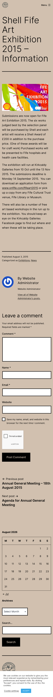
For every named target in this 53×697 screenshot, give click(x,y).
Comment (8, 333)
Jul (7, 594)
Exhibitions (24, 260)
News (34, 260)
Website (7, 402)
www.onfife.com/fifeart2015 (20, 188)
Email (6, 384)
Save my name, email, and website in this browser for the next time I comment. (28, 421)
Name (6, 367)
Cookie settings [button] (11, 691)
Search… (7, 623)
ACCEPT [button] (26, 691)
